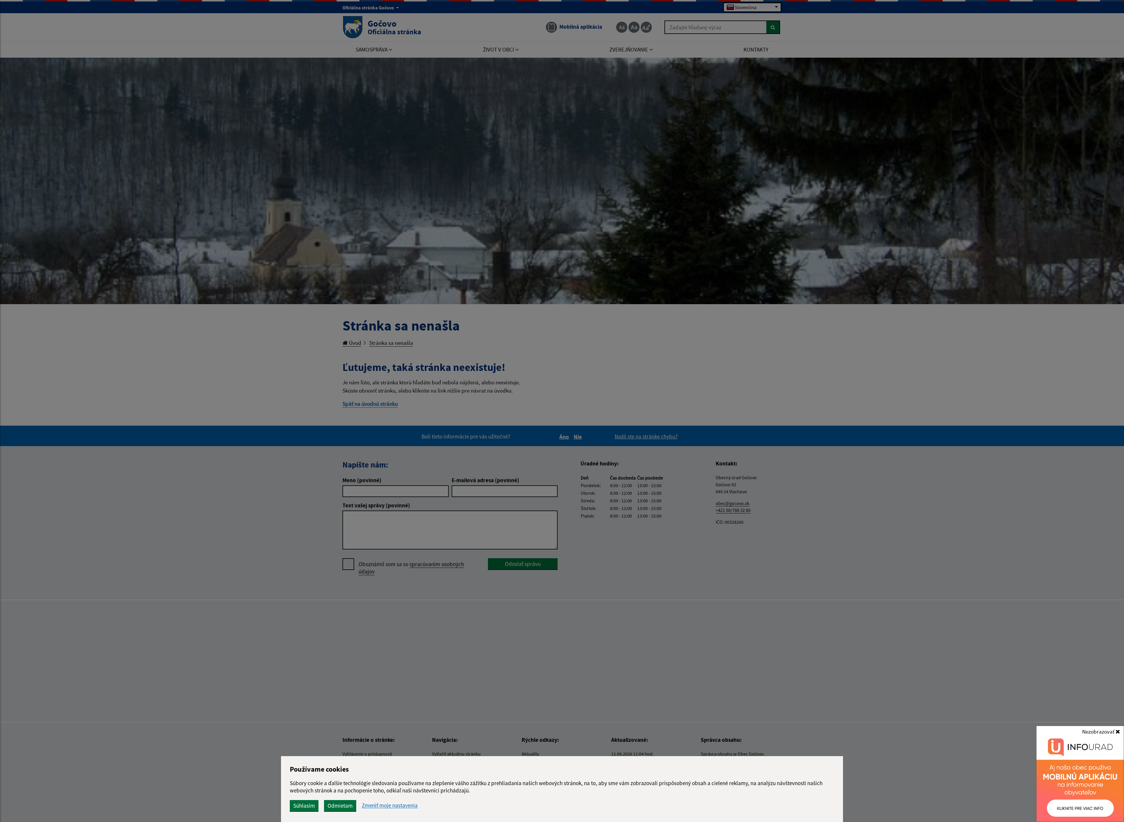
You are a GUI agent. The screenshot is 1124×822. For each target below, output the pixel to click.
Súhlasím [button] (304, 805)
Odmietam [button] (340, 805)
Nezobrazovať (1099, 731)
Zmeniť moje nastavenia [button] (390, 805)
